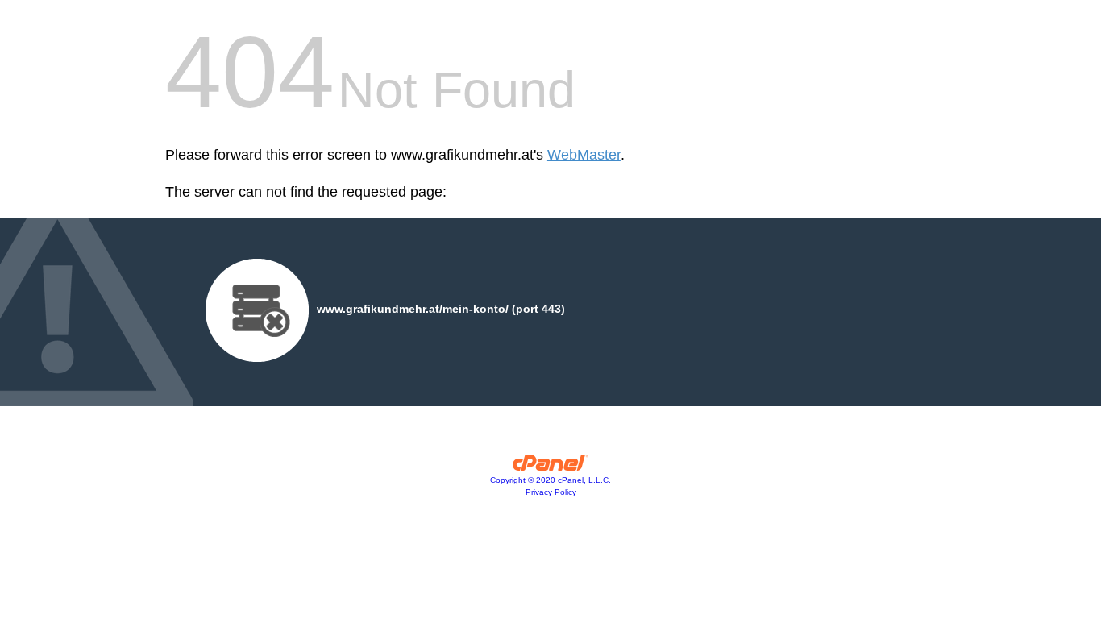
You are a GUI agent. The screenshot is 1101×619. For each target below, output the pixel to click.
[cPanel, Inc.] (551, 466)
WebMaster (584, 155)
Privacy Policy (551, 492)
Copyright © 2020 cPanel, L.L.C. (550, 480)
